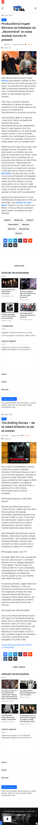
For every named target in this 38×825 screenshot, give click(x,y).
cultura (30, 220)
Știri (10, 15)
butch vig (19, 220)
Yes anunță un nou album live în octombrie (8, 292)
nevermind (14, 224)
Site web (5, 389)
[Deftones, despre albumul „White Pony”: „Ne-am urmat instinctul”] (28, 283)
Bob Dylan (6, 173)
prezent (12, 229)
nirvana (26, 224)
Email (4, 382)
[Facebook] (5, 241)
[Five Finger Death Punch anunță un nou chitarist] (28, 307)
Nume (5, 374)
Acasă (5, 15)
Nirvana (5, 80)
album (7, 220)
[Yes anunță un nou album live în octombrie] (10, 283)
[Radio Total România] (19, 8)
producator (24, 229)
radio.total (7, 44)
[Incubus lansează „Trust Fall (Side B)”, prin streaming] (10, 307)
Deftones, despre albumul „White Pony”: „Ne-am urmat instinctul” (28, 294)
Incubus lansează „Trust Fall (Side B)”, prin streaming (9, 316)
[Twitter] (10, 241)
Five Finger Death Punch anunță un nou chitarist (27, 315)
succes (19, 233)
